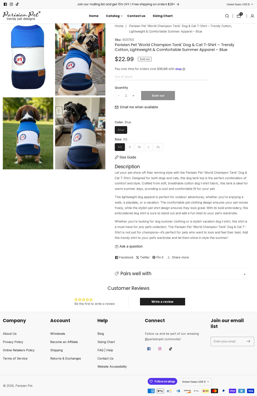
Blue (122, 131)
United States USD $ (238, 4)
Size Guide (127, 157)
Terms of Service (15, 358)
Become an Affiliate (64, 342)
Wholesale (57, 333)
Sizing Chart (163, 16)
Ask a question (131, 246)
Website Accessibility (112, 366)
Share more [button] (180, 257)
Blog (100, 333)
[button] (113, 16)
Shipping (56, 350)
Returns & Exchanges (65, 358)
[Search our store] (227, 16)
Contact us (136, 16)
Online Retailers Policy (19, 350)
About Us (10, 333)
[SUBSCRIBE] (248, 341)
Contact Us (105, 358)
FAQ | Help (105, 350)
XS (121, 148)
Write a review (162, 302)
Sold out (158, 95)
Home (93, 16)
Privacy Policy (13, 342)
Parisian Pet (23, 385)
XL (159, 148)
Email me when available (139, 107)
